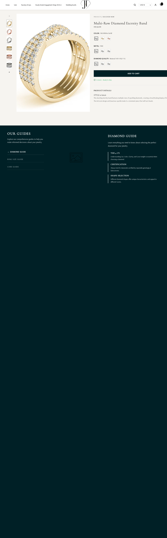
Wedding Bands (71, 5)
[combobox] (145, 5)
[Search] (135, 5)
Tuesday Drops (26, 5)
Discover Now (108, 17)
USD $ (142, 5)
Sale (15, 5)
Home (8, 5)
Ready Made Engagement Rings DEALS (48, 5)
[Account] (155, 5)
